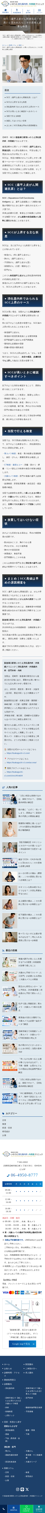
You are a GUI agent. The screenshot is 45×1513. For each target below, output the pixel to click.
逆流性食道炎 (10, 1462)
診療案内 (8, 1384)
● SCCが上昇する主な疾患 (16, 102)
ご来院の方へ (31, 1369)
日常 (4, 1120)
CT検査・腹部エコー (13, 465)
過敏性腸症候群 (11, 1455)
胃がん (8, 1451)
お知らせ (8, 1369)
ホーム (7, 1364)
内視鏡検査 (17, 13)
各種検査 (9, 1411)
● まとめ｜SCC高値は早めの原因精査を (21, 125)
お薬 (4, 1135)
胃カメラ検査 (10, 453)
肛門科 (28, 13)
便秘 (7, 1434)
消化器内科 (9, 1388)
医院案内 (5, 12)
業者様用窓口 (10, 1380)
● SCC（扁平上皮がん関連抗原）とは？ (21, 97)
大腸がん (29, 1451)
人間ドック (9, 1415)
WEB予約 (13, 1510)
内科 (7, 1407)
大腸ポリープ (31, 1462)
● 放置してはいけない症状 (15, 121)
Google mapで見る (21, 1344)
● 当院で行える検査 (13, 116)
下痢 (27, 1434)
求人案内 (29, 1373)
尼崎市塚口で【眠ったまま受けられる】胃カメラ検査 (34, 1391)
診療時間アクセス (39, 1510)
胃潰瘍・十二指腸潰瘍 (34, 1456)
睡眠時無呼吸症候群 (34, 1407)
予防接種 (29, 1411)
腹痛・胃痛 (30, 1430)
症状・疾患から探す (13, 1422)
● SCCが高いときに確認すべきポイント (21, 111)
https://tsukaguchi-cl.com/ (18, 753)
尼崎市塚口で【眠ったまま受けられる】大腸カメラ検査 (13, 1400)
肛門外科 (29, 1398)
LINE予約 (26, 1510)
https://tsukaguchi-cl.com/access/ (22, 763)
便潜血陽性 (9, 1430)
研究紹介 (6, 1132)
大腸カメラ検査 (11, 476)
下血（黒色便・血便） (12, 1439)
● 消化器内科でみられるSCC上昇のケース (22, 107)
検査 (4, 1124)
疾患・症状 (7, 1128)
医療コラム (9, 1468)
